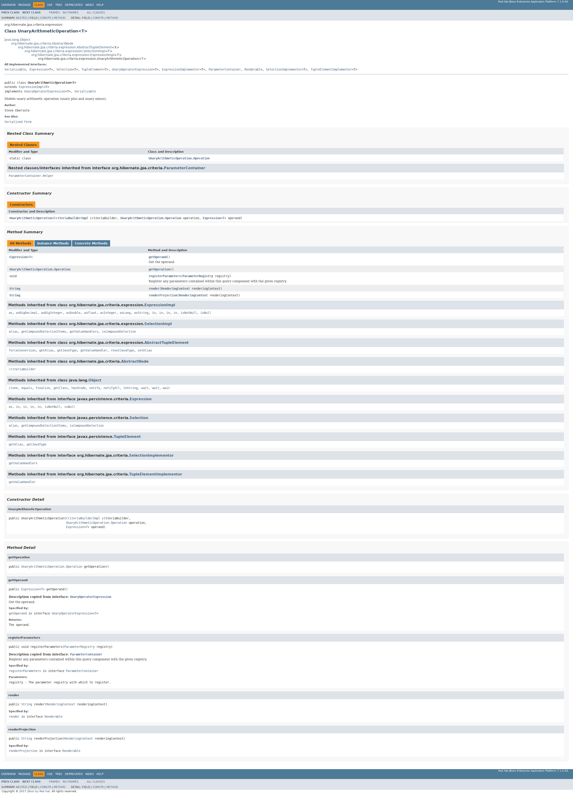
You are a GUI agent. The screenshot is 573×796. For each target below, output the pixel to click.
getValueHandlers (84, 331)
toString (130, 388)
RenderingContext (175, 288)
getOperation (159, 269)
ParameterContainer (225, 69)
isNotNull (189, 313)
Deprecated (74, 4)
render (154, 288)
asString (141, 313)
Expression (38, 69)
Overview (8, 4)
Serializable (15, 69)
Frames (54, 12)
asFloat (90, 313)
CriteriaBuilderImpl (71, 218)
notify (94, 388)
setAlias (145, 350)
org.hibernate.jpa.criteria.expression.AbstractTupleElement (65, 47)
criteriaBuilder (22, 369)
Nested (21, 17)
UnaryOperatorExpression (132, 69)
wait (144, 388)
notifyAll (112, 388)
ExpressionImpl (31, 87)
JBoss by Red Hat (38, 791)
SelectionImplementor (284, 69)
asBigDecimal (26, 313)
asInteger (108, 313)
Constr (45, 17)
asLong (125, 313)
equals (26, 388)
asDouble (73, 313)
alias (13, 331)
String (14, 288)
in (154, 313)
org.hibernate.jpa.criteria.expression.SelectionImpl (65, 51)
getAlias (46, 350)
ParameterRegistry (198, 276)
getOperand (158, 257)
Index (89, 4)
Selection (64, 69)
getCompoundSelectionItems (43, 331)
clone (13, 388)
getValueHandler (93, 350)
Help (99, 4)
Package (24, 4)
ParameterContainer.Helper (31, 176)
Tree (58, 4)
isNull (205, 313)
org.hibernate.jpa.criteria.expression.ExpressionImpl (72, 55)
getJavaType (67, 350)
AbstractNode (135, 361)
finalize (43, 388)
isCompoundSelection (119, 331)
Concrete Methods (91, 243)
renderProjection (163, 295)
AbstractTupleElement (166, 342)
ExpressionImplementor (181, 69)
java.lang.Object (17, 39)
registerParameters (165, 276)
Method (59, 17)
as (10, 313)
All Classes (96, 12)
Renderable (253, 69)
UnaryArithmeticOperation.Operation (179, 158)
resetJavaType (122, 350)
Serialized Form (17, 122)
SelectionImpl (158, 324)
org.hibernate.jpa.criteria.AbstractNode (42, 43)
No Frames (71, 12)
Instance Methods (53, 243)
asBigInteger (51, 313)
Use (50, 4)
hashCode (78, 388)
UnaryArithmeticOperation (30, 218)
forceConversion (22, 350)
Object (94, 380)
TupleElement (92, 69)
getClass (60, 388)
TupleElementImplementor (331, 69)
